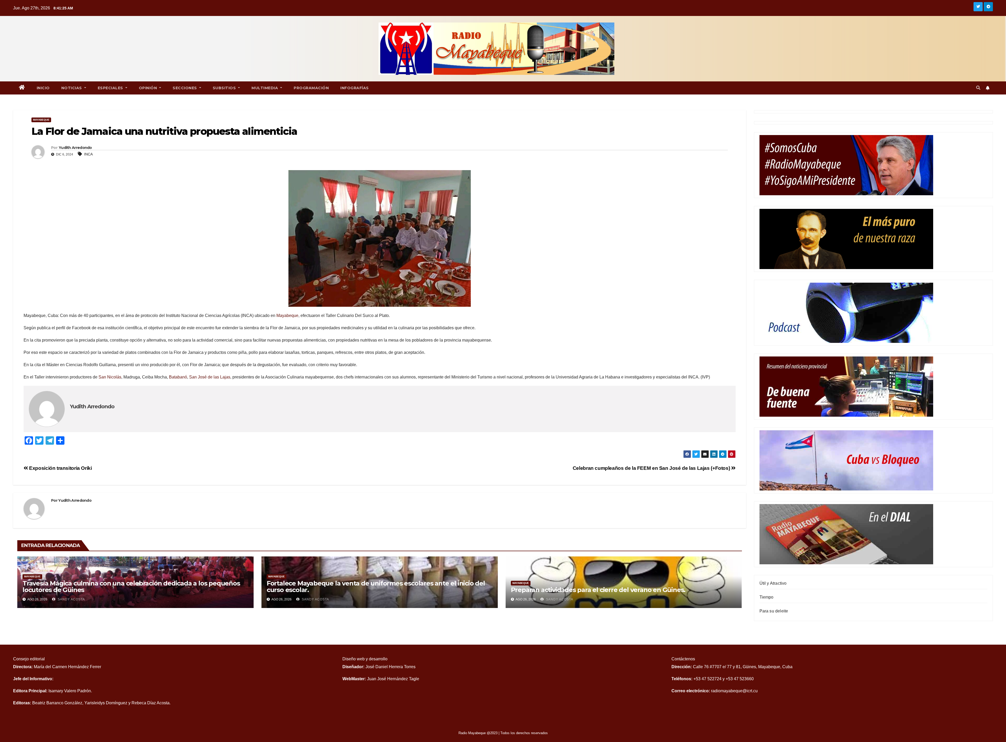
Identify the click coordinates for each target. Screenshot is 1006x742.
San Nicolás (110, 377)
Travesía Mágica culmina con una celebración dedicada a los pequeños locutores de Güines (131, 586)
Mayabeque (41, 119)
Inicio (43, 88)
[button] (978, 88)
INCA (88, 154)
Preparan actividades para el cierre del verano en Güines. (598, 590)
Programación (311, 88)
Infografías (354, 88)
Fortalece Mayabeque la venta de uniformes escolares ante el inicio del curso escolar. (376, 586)
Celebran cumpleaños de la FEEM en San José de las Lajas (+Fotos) (652, 468)
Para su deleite (773, 611)
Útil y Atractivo (773, 583)
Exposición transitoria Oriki (60, 468)
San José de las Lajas (209, 377)
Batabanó (178, 377)
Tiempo (766, 597)
